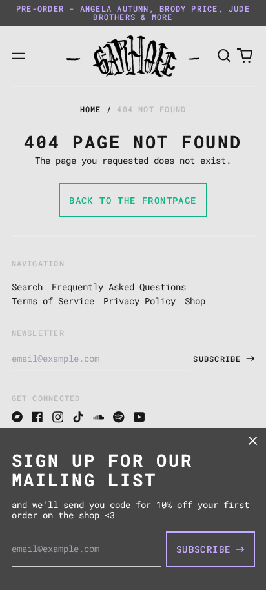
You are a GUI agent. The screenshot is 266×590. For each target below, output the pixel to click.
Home (90, 109)
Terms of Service (53, 301)
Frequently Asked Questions (119, 286)
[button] (224, 56)
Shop (195, 301)
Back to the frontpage (132, 200)
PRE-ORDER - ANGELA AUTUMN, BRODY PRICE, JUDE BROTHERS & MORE (133, 12)
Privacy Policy (139, 301)
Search (27, 286)
